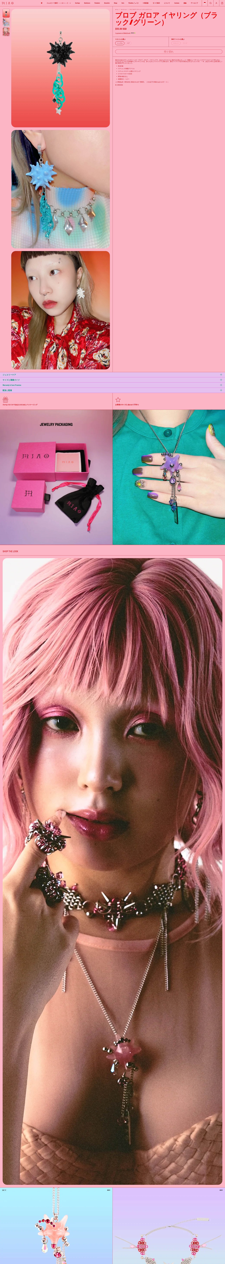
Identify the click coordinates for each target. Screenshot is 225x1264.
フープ (185, 43)
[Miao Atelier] (8, 3)
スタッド (176, 43)
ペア (128, 43)
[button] (205, 3)
